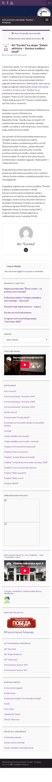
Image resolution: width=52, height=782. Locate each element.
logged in (20, 271)
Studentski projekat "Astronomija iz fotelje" (22, 698)
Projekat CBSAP (11, 483)
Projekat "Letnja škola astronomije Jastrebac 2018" (26, 462)
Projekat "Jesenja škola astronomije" (19, 457)
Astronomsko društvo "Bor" (16, 670)
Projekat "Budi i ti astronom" (16, 452)
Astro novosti (10, 391)
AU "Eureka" (9, 55)
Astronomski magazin (13, 688)
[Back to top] (45, 775)
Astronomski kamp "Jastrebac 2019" (19, 396)
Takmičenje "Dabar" (12, 714)
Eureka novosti (21, 55)
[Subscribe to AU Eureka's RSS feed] (3, 2)
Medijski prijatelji (14, 612)
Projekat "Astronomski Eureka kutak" (20, 446)
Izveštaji (7, 431)
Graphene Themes (21, 764)
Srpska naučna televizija (14, 742)
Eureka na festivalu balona (17, 312)
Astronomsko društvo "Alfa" (16, 665)
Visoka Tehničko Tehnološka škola (19, 748)
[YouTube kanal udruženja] (11, 2)
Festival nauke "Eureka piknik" (17, 417)
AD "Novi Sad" (10, 649)
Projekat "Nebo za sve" (14, 478)
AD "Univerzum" (11, 659)
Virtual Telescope (12, 719)
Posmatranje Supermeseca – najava (22, 306)
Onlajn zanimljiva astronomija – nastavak (21, 441)
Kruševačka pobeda (12, 737)
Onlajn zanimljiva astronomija (16, 436)
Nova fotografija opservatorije (27, 33)
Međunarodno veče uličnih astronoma (24, 38)
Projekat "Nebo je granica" (15, 473)
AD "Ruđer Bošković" (13, 654)
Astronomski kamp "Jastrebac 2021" (19, 407)
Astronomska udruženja (17, 643)
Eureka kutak (9, 693)
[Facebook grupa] (7, 2)
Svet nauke (9, 709)
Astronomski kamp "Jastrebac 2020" (19, 401)
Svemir (7, 703)
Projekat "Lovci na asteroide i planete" (20, 467)
